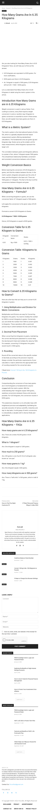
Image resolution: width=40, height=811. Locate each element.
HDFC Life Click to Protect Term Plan (24, 720)
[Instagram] (20, 545)
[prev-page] (3, 588)
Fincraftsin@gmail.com (16, 784)
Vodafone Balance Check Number (24, 558)
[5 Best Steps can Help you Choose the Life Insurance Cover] (7, 745)
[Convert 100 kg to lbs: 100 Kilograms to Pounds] (7, 571)
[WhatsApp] (22, 28)
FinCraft (8, 23)
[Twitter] (14, 28)
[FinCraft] (3, 23)
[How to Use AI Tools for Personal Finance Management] (7, 682)
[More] (31, 28)
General (8, 8)
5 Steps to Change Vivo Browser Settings (26, 578)
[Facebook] (9, 28)
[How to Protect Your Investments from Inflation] (7, 692)
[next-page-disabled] (6, 588)
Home (3, 8)
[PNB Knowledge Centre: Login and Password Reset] (7, 661)
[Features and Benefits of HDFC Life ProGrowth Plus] (7, 734)
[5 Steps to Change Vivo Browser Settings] (7, 581)
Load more (19, 699)
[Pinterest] (18, 28)
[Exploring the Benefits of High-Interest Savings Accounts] (7, 671)
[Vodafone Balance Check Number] (7, 561)
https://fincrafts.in (20, 529)
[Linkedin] (27, 28)
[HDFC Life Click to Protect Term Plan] (7, 724)
